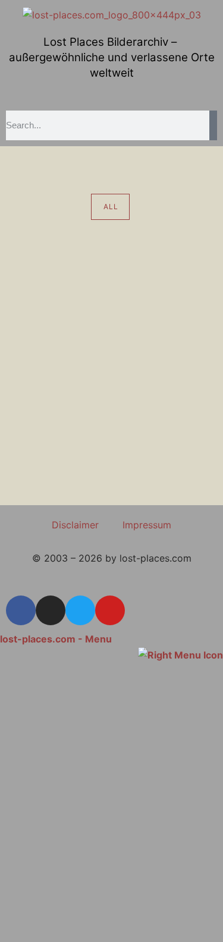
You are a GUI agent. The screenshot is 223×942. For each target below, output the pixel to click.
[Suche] (213, 125)
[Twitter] (80, 610)
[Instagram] (50, 610)
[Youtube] (110, 610)
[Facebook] (21, 610)
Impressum (147, 525)
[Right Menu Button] (180, 654)
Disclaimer (75, 525)
